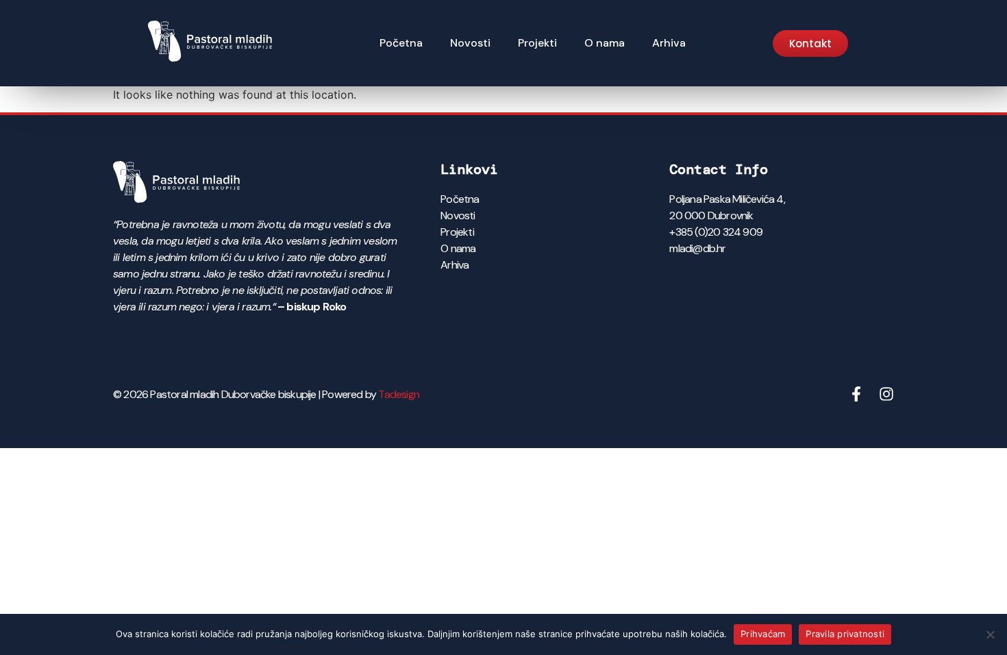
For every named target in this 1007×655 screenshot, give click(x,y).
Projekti (537, 43)
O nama (604, 43)
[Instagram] (886, 393)
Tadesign (398, 394)
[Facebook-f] (856, 393)
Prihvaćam (763, 633)
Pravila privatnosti (845, 633)
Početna (401, 43)
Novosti (470, 43)
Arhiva (669, 43)
